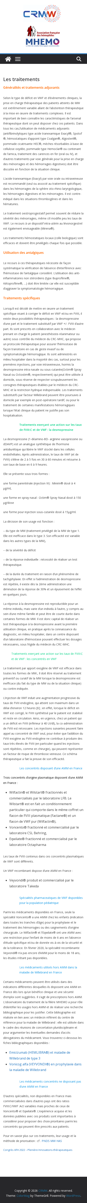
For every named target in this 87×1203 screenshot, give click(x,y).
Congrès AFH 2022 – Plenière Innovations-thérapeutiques (37, 1150)
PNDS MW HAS (52, 1141)
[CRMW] (8, 59)
